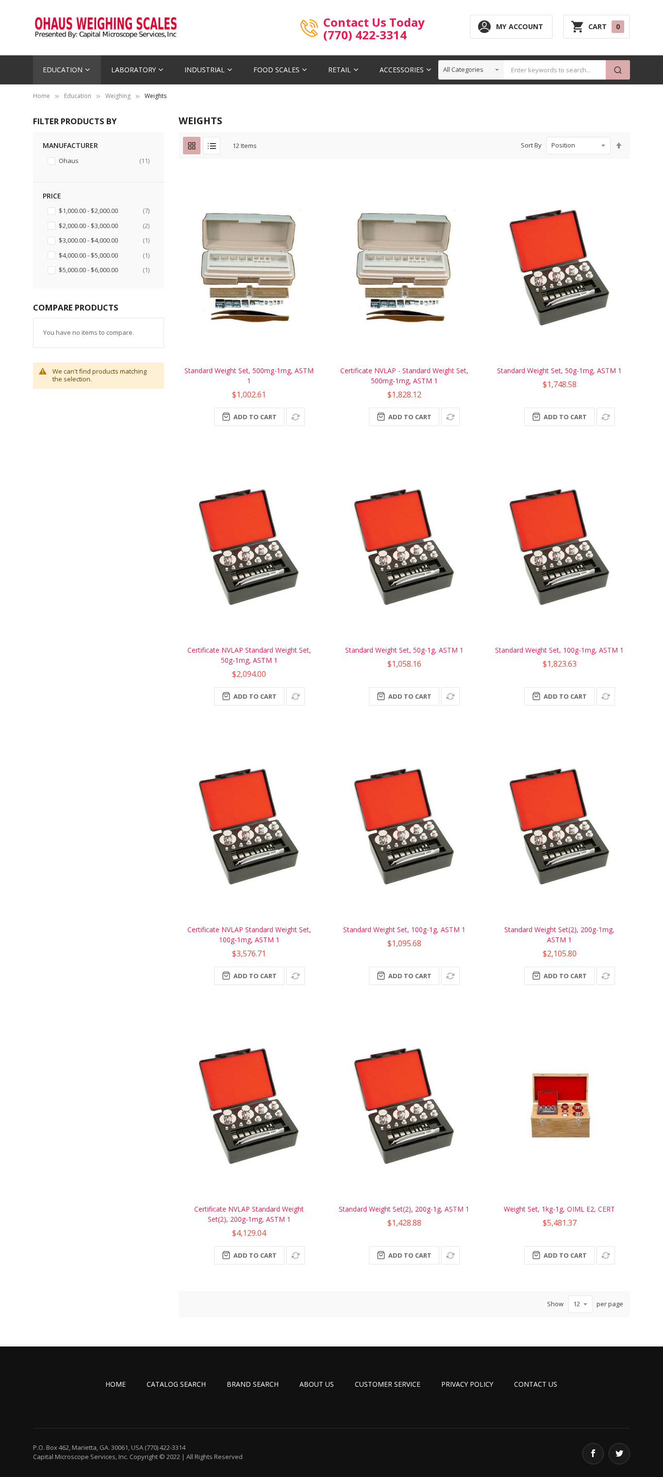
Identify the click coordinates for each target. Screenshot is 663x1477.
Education (77, 96)
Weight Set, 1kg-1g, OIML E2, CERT (559, 1209)
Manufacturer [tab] (70, 145)
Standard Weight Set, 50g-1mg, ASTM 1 (559, 370)
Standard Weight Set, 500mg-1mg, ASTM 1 (249, 375)
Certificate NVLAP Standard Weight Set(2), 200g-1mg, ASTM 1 (249, 1214)
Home (41, 96)
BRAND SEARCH (253, 1384)
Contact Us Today (374, 22)
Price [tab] (52, 195)
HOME (115, 1384)
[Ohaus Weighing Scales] (106, 27)
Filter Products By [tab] (74, 121)
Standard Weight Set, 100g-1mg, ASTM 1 (559, 650)
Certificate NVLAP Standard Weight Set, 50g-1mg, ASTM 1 (249, 655)
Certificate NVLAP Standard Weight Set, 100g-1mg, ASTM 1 (249, 934)
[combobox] (555, 70)
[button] (295, 417)
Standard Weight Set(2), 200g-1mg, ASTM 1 (559, 934)
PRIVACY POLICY (467, 1384)
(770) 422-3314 (365, 34)
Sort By (531, 145)
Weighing (118, 96)
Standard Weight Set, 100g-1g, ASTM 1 (404, 929)
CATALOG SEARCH (176, 1384)
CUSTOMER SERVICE (387, 1384)
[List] (211, 145)
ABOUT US (316, 1384)
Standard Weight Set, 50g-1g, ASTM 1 (404, 650)
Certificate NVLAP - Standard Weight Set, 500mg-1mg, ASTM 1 (404, 375)
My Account (519, 26)
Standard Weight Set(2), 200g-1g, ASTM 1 (404, 1209)
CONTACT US (535, 1384)
